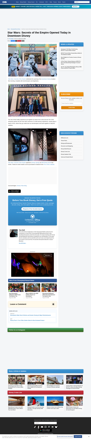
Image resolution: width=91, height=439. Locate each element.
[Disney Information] (5, 2)
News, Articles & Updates (17, 371)
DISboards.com (64, 137)
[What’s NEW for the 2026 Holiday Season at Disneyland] (32, 287)
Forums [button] (55, 2)
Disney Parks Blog (22, 185)
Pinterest (19, 40)
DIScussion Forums (37, 420)
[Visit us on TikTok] (35, 426)
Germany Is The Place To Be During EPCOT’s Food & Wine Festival (15, 387)
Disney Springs (36, 162)
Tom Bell (11, 38)
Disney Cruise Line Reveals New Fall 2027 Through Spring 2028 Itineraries (43, 6)
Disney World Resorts (66, 148)
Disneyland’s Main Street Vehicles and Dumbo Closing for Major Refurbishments (30, 314)
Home (9, 29)
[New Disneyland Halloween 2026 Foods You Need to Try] (16, 287)
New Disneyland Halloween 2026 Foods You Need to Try (15, 295)
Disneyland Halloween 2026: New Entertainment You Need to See (48, 295)
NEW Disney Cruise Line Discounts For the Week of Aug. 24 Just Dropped (74, 408)
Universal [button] (41, 2)
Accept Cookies (78, 436)
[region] (45, 436)
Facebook (13, 40)
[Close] (88, 436)
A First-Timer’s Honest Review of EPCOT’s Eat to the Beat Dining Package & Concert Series (74, 387)
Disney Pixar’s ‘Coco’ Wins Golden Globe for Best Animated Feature (27, 320)
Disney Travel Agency (46, 420)
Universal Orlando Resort (67, 157)
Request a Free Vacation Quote (32, 209)
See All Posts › (22, 243)
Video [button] (51, 2)
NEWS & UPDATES (67, 44)
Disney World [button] (23, 2)
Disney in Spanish (53, 420)
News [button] (17, 2)
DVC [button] (46, 2)
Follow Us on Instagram (17, 330)
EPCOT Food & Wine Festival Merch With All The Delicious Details (35, 387)
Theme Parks (64, 140)
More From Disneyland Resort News (21, 280)
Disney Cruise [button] (31, 2)
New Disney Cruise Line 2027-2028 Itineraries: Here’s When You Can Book (15, 408)
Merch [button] (59, 2)
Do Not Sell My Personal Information (65, 436)
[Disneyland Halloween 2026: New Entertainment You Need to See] (49, 287)
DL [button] (36, 2)
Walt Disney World (46, 162)
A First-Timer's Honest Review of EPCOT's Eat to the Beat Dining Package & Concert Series (71, 63)
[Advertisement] (33, 175)
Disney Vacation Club (66, 154)
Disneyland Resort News (15, 29)
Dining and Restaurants (66, 143)
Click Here (75, 6)
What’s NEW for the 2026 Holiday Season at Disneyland (32, 295)
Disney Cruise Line (65, 151)
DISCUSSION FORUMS (69, 133)
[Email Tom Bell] (20, 246)
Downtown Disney (46, 79)
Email (23, 40)
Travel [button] (63, 2)
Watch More (47, 255)
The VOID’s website (49, 164)
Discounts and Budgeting (67, 146)
